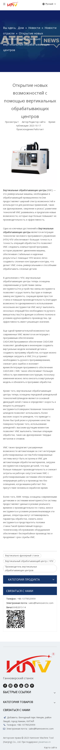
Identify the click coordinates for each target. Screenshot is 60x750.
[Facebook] (5, 686)
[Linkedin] (10, 686)
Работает (39, 129)
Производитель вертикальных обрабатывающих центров (21, 568)
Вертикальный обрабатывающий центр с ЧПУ (29, 561)
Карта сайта (50, 747)
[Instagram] (27, 686)
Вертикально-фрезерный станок (22, 555)
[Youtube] (21, 686)
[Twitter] (16, 686)
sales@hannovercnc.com (41, 728)
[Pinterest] (32, 686)
